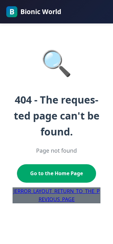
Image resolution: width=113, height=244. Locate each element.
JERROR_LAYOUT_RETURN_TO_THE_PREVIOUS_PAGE (56, 195)
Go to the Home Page (56, 173)
